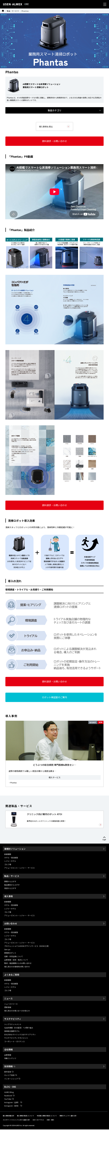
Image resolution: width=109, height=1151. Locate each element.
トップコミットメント (12, 1024)
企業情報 (7, 1055)
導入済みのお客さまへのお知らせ (17, 1010)
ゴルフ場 (7, 864)
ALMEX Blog (9, 1092)
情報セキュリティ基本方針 (68, 1116)
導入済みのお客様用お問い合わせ (17, 966)
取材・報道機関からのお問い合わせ (18, 963)
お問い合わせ (10, 923)
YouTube (7, 1099)
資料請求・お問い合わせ (54, 141)
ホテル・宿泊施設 (11, 857)
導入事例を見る (46, 126)
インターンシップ (11, 1078)
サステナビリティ (12, 1018)
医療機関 (7, 854)
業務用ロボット (10, 953)
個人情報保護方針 (8, 1116)
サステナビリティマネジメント (16, 1038)
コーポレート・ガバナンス (14, 1041)
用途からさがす (10, 888)
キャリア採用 (9, 1075)
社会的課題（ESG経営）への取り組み (18, 1027)
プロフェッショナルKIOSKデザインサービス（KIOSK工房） (27, 946)
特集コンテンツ (10, 1058)
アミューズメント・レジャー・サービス (19, 868)
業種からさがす (10, 881)
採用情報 (8, 1066)
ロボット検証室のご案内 (54, 697)
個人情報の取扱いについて (25, 1116)
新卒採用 (7, 1071)
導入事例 (8, 896)
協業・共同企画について (13, 956)
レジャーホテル (10, 861)
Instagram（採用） (12, 1106)
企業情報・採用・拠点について (16, 960)
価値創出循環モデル (12, 1031)
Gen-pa (7, 949)
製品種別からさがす (12, 885)
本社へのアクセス (38, 1120)
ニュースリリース (11, 1004)
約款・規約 (50, 1120)
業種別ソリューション (15, 848)
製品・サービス (13, 11)
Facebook (8, 1095)
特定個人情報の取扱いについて (47, 1116)
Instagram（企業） (12, 1102)
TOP (104, 840)
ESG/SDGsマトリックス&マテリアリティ (20, 1034)
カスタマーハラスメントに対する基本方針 (16, 1120)
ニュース (8, 998)
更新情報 (7, 1007)
